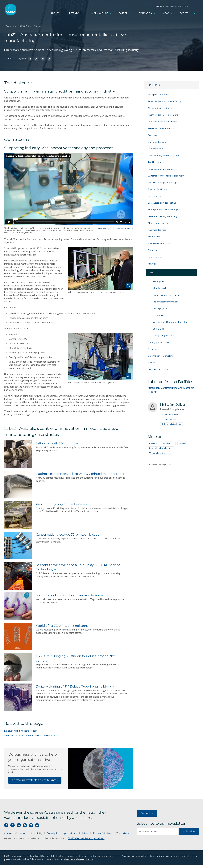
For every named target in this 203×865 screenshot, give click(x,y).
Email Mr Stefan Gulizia (172, 424)
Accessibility (36, 833)
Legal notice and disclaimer (75, 833)
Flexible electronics (158, 223)
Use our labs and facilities (159, 453)
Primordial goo (155, 148)
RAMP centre (155, 162)
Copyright (52, 833)
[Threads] (31, 825)
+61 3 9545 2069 (171, 415)
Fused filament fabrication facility (164, 101)
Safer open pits (155, 250)
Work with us (99, 13)
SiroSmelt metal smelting (161, 356)
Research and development (160, 448)
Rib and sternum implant (165, 301)
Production (23, 26)
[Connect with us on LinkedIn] (19, 825)
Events (184, 13)
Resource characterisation (161, 169)
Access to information (15, 833)
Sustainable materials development (166, 175)
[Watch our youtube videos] (37, 825)
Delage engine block (163, 335)
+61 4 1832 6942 (170, 419)
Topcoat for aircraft (157, 189)
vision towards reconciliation (78, 859)
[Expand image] (100, 268)
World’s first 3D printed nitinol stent (170, 322)
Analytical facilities (157, 230)
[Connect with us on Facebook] (6, 825)
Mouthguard (159, 288)
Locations (153, 443)
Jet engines (159, 281)
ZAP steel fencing (157, 142)
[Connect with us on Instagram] (12, 825)
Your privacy (122, 833)
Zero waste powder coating (162, 203)
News (166, 13)
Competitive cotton (158, 369)
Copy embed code (123, 228)
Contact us (147, 813)
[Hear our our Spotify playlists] (25, 825)
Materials (37, 26)
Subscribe (189, 831)
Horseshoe (158, 315)
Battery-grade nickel (158, 342)
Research (75, 13)
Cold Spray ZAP (160, 308)
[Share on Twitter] (36, 58)
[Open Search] (195, 13)
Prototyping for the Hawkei (166, 295)
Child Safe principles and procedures (86, 838)
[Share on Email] (49, 58)
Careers (124, 13)
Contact (10, 58)
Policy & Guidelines (102, 833)
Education (145, 13)
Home (6, 26)
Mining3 (152, 263)
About (55, 13)
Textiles (151, 362)
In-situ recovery (156, 257)
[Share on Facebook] (30, 58)
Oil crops (152, 349)
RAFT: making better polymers (163, 155)
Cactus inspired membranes (162, 121)
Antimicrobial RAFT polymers (163, 115)
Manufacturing (168, 443)
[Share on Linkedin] (42, 58)
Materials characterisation (161, 128)
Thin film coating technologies (163, 182)
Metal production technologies (164, 209)
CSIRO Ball (158, 328)
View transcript (104, 228)
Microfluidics (154, 236)
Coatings (152, 135)
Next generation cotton (160, 243)
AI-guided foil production (160, 108)
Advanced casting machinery (162, 216)
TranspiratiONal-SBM (158, 94)
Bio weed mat (155, 196)
